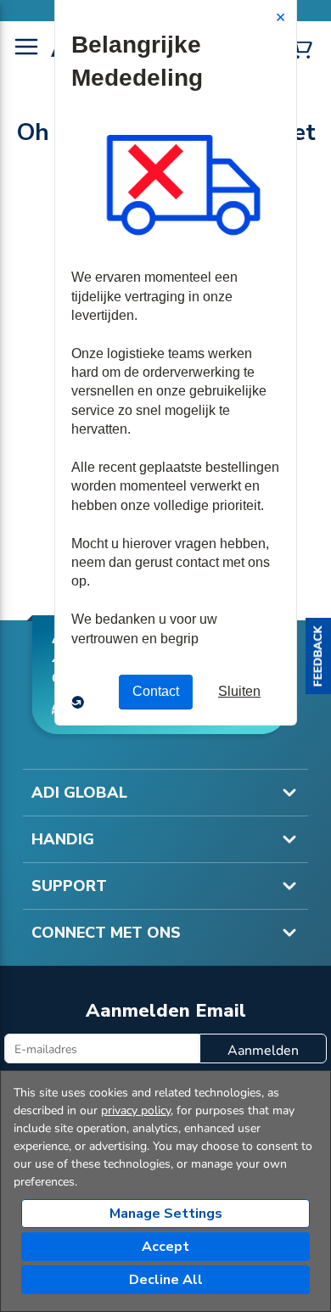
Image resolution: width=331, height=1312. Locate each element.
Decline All (166, 1279)
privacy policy (136, 1110)
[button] (318, 656)
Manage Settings (165, 1213)
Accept (165, 1246)
